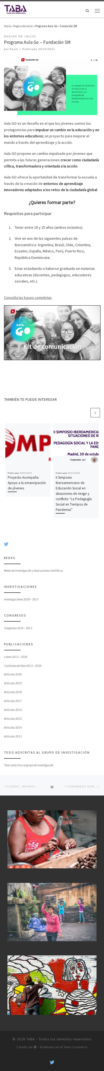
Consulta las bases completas (28, 297)
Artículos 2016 (13, 710)
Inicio (7, 26)
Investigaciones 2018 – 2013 (21, 599)
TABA (30, 1039)
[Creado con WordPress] (35, 1046)
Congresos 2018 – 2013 (18, 628)
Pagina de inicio (23, 26)
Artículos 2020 (13, 674)
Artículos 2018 (13, 692)
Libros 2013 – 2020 (15, 657)
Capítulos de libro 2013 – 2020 (23, 666)
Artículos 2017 (13, 701)
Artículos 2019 (13, 683)
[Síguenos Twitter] (6, 544)
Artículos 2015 (13, 719)
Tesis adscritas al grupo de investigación (29, 765)
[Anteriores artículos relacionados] (85, 413)
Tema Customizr (76, 1047)
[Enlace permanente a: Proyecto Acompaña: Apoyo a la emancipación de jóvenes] (28, 446)
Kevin (14, 49)
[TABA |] (15, 9)
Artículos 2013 (13, 736)
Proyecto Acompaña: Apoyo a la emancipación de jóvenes (27, 482)
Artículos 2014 (13, 727)
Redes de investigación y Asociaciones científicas (33, 570)
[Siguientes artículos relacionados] (95, 413)
